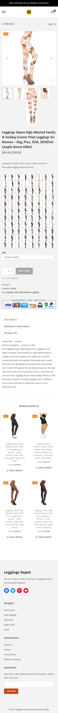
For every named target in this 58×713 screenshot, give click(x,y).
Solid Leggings (10, 615)
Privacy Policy (10, 654)
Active (6, 630)
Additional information (17, 326)
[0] (52, 12)
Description (10, 319)
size (4, 253)
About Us (8, 645)
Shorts (13, 288)
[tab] (29, 319)
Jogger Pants (9, 625)
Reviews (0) (10, 333)
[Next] (51, 58)
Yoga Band (8, 620)
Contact (7, 650)
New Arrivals (9, 610)
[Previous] (6, 58)
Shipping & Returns (12, 659)
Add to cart (24, 271)
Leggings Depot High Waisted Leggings (22, 292)
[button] (10, 278)
